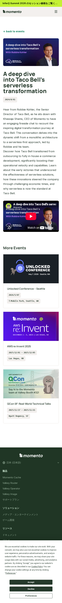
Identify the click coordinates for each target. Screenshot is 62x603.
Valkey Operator (11, 488)
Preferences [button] (11, 573)
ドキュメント (10, 534)
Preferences (31, 596)
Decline (31, 589)
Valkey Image (10, 494)
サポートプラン (11, 499)
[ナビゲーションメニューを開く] (55, 11)
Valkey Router (10, 482)
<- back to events (13, 31)
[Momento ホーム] (26, 11)
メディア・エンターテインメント (20, 514)
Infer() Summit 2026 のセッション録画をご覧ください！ (32, 3)
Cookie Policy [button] (37, 566)
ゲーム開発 (8, 519)
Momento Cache (12, 477)
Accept (31, 582)
